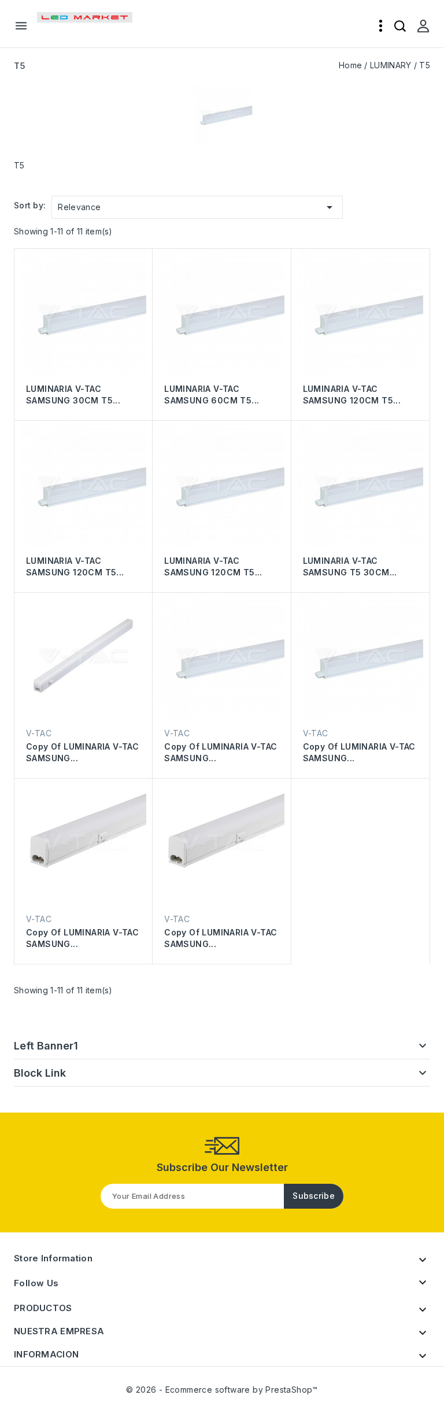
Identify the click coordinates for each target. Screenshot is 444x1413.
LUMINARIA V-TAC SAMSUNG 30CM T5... (73, 394)
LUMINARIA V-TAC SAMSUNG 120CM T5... (352, 394)
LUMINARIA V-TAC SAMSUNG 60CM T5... (211, 394)
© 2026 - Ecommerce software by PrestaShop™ (222, 1389)
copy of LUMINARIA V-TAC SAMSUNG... (82, 752)
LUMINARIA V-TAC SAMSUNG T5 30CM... (350, 566)
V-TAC (38, 733)
